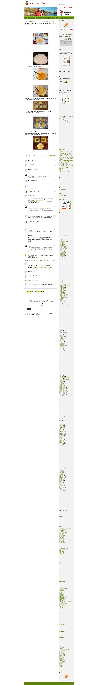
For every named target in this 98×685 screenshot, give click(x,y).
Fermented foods (63, 336)
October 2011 (62, 489)
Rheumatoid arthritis (64, 306)
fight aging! (61, 646)
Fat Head (61, 593)
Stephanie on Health (63, 663)
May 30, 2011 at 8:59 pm (35, 221)
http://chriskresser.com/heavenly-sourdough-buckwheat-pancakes (43, 267)
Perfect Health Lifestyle (63, 389)
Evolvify (61, 592)
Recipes (57, 17)
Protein (62, 378)
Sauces (62, 346)
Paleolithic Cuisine (63, 237)
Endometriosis (63, 284)
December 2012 (62, 476)
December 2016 (62, 433)
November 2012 (62, 477)
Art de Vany (61, 586)
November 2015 (62, 441)
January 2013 (62, 475)
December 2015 (62, 440)
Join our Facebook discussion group (64, 183)
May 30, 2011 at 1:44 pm (33, 195)
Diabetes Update (62, 519)
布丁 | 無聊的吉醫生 (28, 280)
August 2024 (62, 424)
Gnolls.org (61, 595)
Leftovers (62, 338)
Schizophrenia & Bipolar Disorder (65, 308)
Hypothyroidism (63, 288)
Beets (61, 329)
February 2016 (62, 438)
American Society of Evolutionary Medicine (66, 528)
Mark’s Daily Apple (62, 606)
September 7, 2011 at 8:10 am (35, 262)
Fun (60, 352)
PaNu (61, 539)
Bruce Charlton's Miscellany (64, 642)
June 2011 (61, 493)
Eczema (62, 283)
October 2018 (62, 427)
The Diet (29, 17)
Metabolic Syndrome (64, 294)
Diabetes (62, 279)
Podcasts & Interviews (63, 394)
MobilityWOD (62, 552)
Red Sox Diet (63, 254)
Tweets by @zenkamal (62, 195)
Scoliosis (62, 309)
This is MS (61, 522)
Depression (62, 278)
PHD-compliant (28, 24)
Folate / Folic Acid (63, 369)
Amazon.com (69, 78)
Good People (62, 353)
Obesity (62, 299)
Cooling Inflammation (63, 643)
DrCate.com (61, 531)
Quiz (60, 399)
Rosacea (62, 307)
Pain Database (62, 657)
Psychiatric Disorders (64, 305)
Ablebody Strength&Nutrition (64, 548)
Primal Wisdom (62, 612)
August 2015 (62, 444)
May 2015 (61, 447)
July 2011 (61, 492)
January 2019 (62, 425)
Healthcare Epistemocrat (63, 597)
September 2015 (62, 443)
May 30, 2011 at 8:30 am (34, 180)
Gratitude (61, 354)
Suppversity (61, 554)
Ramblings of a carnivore (63, 659)
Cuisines (61, 233)
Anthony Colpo (62, 585)
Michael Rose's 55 (62, 653)
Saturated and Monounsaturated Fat (66, 379)
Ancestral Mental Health (63, 584)
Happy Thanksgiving (63, 170)
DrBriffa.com (62, 530)
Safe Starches (63, 343)
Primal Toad (61, 611)
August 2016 (62, 435)
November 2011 (62, 488)
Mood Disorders (63, 296)
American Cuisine (63, 234)
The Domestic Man (62, 576)
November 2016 (62, 434)
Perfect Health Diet (63, 252)
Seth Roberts (62, 662)
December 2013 (62, 464)
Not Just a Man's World (63, 553)
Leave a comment (52, 21)
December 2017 (62, 431)
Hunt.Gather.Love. (62, 600)
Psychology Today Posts (63, 397)
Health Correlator (62, 596)
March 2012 (61, 484)
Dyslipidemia (63, 281)
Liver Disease (63, 292)
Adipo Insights (62, 640)
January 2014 (62, 463)
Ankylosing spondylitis (64, 263)
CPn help (61, 518)
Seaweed (62, 347)
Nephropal (61, 537)
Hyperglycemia (63, 287)
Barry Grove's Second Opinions (64, 588)
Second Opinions (62, 661)
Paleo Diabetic (62, 538)
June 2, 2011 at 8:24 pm (32, 254)
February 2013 (62, 474)
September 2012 (62, 479)
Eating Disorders (63, 282)
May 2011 (61, 494)
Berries (62, 330)
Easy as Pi (61, 591)
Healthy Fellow (62, 598)
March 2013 (61, 473)
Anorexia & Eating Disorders (65, 264)
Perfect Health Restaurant (63, 391)
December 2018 (62, 426)
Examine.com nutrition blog (64, 645)
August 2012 (62, 480)
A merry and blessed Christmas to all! (65, 167)
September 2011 (62, 490)
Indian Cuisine (63, 236)
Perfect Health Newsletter (63, 390)
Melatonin (62, 373)
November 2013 (62, 465)
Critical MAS (62, 590)
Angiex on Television (63, 173)
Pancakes (62, 341)
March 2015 (61, 449)
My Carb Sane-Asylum (63, 654)
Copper (62, 368)
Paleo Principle (62, 386)
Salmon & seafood (63, 345)
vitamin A (62, 380)
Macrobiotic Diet (63, 249)
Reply (54, 174)
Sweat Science (62, 555)
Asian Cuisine (63, 235)
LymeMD (61, 534)
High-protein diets (63, 245)
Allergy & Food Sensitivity (64, 261)
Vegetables (62, 350)
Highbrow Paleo (62, 599)
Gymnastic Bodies (62, 551)
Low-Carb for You (62, 650)
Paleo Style (61, 658)
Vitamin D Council (62, 541)
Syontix (61, 664)
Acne (61, 259)
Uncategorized (62, 414)
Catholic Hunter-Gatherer (63, 589)
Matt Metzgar (62, 652)
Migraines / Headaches (64, 295)
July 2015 (61, 445)
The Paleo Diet (62, 666)
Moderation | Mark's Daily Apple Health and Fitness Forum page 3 (34, 260)
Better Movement (62, 549)
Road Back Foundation (63, 521)
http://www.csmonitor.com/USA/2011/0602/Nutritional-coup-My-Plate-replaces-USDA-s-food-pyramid (40, 232)
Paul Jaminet (30, 21)
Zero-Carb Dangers (63, 416)
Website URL (43, 307)
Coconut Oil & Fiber (63, 332)
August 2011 (62, 491)
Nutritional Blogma (62, 655)
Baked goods (63, 327)
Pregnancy (61, 396)
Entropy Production (62, 644)
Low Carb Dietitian (62, 605)
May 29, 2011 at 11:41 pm (32, 160)
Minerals (62, 374)
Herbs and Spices (63, 370)
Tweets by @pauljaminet (62, 189)
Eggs (61, 335)
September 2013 (62, 467)
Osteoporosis (63, 300)
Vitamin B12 (62, 381)
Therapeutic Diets (63, 257)
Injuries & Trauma (63, 290)
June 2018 (61, 428)
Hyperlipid (61, 648)
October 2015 (62, 442)
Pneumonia (62, 302)
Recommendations (52, 17)
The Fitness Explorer (63, 556)
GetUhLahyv (62, 594)
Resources (67, 17)
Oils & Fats (62, 339)
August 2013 (62, 468)
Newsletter (33, 17)
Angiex (61, 218)
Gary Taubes (62, 647)
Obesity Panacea (62, 656)
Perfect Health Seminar (63, 393)
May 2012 (61, 482)
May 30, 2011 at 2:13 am (33, 169)
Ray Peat (61, 660)
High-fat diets (63, 244)
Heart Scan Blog (62, 533)
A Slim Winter (62, 583)
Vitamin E (62, 384)
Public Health (62, 398)
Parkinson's (62, 301)
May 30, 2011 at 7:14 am (35, 173)
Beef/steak (62, 328)
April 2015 (61, 448)
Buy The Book (38, 17)
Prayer (61, 395)
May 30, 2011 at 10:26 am (35, 191)
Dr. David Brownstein (63, 529)
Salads (62, 344)
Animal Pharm (62, 641)
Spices (62, 349)
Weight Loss (62, 415)
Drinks (62, 334)
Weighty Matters (62, 542)
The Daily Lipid (62, 665)
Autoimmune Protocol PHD (64, 241)
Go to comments (46, 21)
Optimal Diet (62, 250)
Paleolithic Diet (63, 251)
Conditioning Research (63, 550)
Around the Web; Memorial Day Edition (30, 155)
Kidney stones (63, 291)
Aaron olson (30, 275)
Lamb (61, 337)
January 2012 (62, 486)
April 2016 (61, 436)
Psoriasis (62, 304)
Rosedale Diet (63, 255)
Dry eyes (62, 280)
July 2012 (61, 481)
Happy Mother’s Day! (63, 168)
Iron (61, 372)
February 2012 (62, 485)
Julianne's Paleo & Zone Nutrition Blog (65, 601)
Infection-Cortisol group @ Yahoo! (64, 649)
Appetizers (62, 325)
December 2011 (62, 487)
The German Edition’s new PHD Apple (65, 164)
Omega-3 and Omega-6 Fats (65, 377)
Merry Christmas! (62, 169)
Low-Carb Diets (63, 247)
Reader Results (62, 17)
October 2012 (62, 478)
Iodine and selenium (64, 371)
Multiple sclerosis (63, 297)
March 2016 (61, 437)
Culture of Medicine (63, 238)
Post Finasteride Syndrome (64, 303)
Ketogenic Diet (63, 246)
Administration (62, 215)
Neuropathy (62, 298)
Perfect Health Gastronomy (64, 388)
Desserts (27, 153)
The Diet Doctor (62, 540)
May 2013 (61, 471)
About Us (72, 17)
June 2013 (61, 470)
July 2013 (61, 469)
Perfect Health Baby (63, 387)
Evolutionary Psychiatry (63, 532)
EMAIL (42, 305)
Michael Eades (62, 536)
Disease (61, 258)
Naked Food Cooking (63, 608)
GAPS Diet (62, 242)
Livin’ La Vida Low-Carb (63, 603)
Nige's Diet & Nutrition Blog (64, 609)
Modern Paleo (62, 607)
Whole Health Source (63, 668)
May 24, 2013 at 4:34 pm (33, 271)
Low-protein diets (63, 248)
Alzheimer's (62, 262)
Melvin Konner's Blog (63, 535)
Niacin (62, 375)
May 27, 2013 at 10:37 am (35, 275)
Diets (61, 240)
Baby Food (62, 326)
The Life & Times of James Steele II (65, 557)
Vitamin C (62, 382)
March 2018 (61, 430)
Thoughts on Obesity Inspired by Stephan (50, 155)
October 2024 (62, 423)
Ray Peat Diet (63, 253)
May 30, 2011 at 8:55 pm (33, 215)
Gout (61, 286)
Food (29, 153)
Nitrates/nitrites (63, 376)
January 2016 (62, 439)
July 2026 (61, 422)
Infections (62, 289)
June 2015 (61, 446)
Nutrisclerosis (62, 520)
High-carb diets (63, 243)
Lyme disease (63, 293)
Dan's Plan (61, 239)
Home (26, 17)
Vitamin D (62, 383)
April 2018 (61, 429)
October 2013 (62, 466)
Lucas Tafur (61, 651)
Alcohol (61, 216)
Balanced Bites (62, 587)
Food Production (62, 351)
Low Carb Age (62, 604)
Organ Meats (62, 340)
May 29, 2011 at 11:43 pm (33, 164)
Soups (62, 348)
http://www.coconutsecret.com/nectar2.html (43, 265)
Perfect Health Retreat (45, 17)
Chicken (62, 331)
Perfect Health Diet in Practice (64, 610)
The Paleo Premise (62, 667)
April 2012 (61, 483)
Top (65, 683)
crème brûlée (54, 23)
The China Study (63, 256)
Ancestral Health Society (63, 217)
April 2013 (61, 472)
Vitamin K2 (62, 385)
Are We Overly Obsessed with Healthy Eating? (66, 157)
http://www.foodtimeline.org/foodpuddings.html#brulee (35, 200)
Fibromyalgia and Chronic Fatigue (65, 285)
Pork (61, 342)
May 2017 (61, 432)
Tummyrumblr (62, 577)
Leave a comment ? (28, 157)
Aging (62, 260)
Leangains (61, 602)
